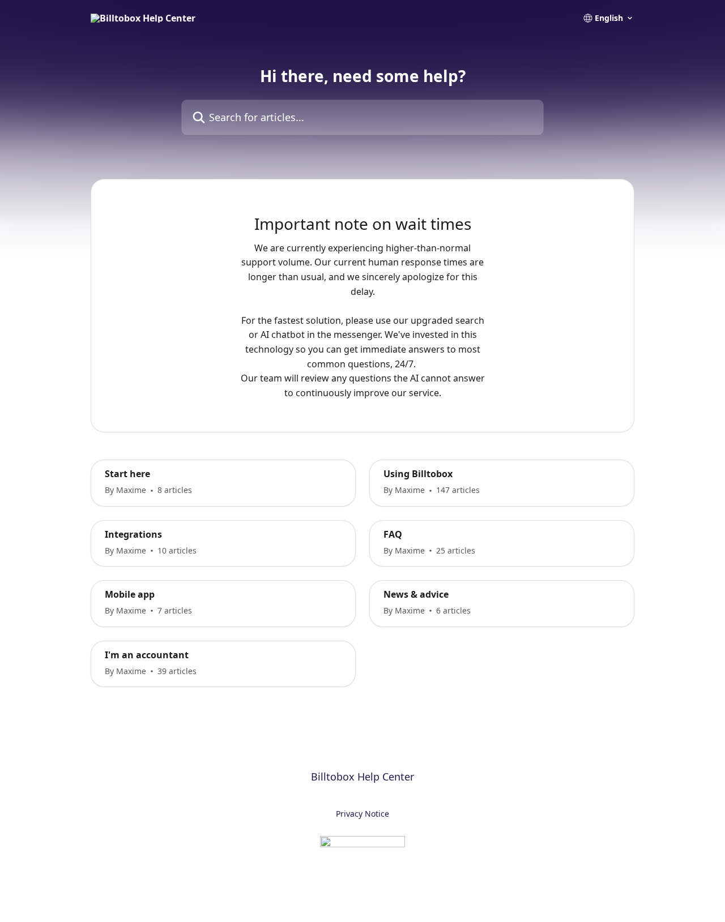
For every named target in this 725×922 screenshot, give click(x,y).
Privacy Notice (362, 813)
